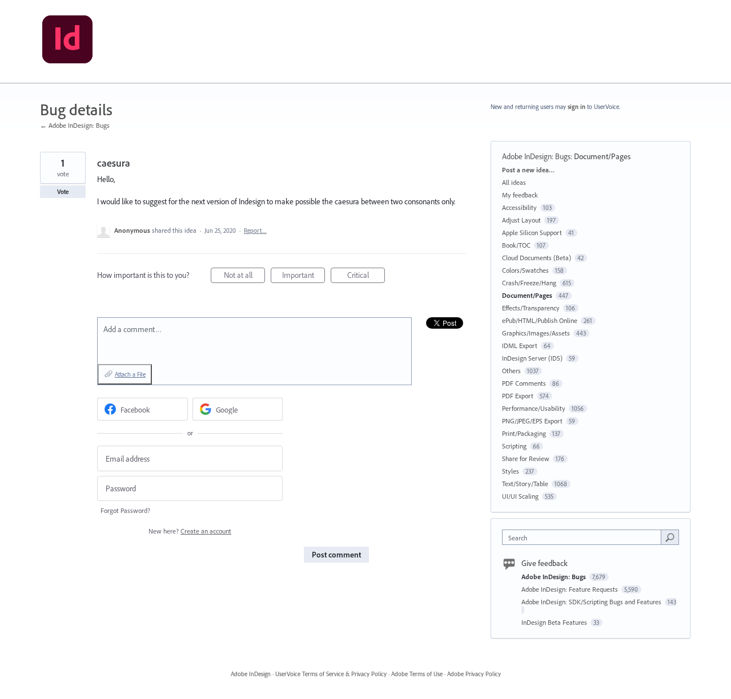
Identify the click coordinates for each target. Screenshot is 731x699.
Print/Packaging (524, 433)
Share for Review (525, 458)
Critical (366, 276)
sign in (576, 107)
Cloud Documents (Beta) (536, 257)
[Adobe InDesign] (67, 41)
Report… (255, 231)
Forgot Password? (125, 510)
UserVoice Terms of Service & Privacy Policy (331, 674)
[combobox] (584, 537)
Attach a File (130, 374)
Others (511, 370)
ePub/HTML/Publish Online (539, 320)
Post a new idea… (528, 169)
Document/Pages (602, 156)
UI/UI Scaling (520, 496)
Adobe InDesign (251, 674)
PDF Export (517, 395)
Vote (63, 192)
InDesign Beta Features (555, 622)
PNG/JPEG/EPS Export (532, 421)
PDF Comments (524, 383)
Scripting (514, 446)
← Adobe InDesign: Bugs (75, 125)
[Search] (670, 537)
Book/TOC (516, 245)
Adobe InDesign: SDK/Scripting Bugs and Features (592, 601)
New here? (189, 531)
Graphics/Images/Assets (536, 333)
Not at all (244, 276)
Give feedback (544, 563)
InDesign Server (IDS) (532, 358)
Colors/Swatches (525, 270)
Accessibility (519, 207)
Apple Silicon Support (532, 232)
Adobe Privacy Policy (474, 674)
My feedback (520, 195)
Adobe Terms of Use (417, 674)
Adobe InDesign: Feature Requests (570, 589)
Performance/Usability (533, 408)
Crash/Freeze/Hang (529, 282)
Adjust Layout (521, 220)
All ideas (514, 182)
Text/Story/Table (525, 483)
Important (303, 276)
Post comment (336, 554)
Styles (510, 471)
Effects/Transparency (531, 308)
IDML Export (519, 345)
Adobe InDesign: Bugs (536, 156)
